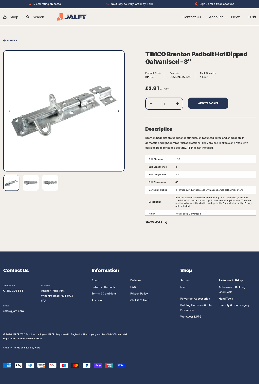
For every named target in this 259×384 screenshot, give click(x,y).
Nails (183, 287)
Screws (185, 280)
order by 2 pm (144, 4)
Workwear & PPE (190, 316)
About (96, 280)
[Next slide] (118, 111)
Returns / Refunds (103, 287)
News (235, 17)
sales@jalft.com (13, 311)
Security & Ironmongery (234, 305)
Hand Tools (226, 298)
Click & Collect (139, 300)
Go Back (12, 40)
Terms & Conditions (104, 293)
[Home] (120, 17)
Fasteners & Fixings (231, 280)
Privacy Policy (139, 293)
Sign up (204, 4)
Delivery (135, 280)
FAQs (134, 287)
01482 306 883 (13, 290)
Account (216, 17)
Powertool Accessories (195, 298)
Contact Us (192, 17)
